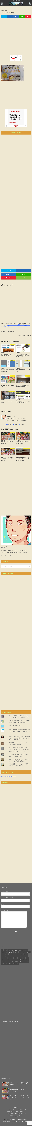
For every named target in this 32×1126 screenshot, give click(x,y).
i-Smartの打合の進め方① (10, 1119)
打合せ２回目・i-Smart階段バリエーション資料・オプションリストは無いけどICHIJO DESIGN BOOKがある (20, 749)
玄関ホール (21, 961)
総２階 (3, 963)
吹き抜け (7, 959)
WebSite (9, 424)
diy (2, 950)
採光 (13, 961)
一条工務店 (10, 958)
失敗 (23, 959)
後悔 (10, 961)
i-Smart (5, 950)
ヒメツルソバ (25, 956)
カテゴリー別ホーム (19, 1115)
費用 (6, 963)
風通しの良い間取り (20, 1111)
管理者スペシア (11, 416)
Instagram (22, 424)
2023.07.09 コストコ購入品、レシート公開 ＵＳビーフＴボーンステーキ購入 (19, 1097)
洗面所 (16, 961)
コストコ (28, 952)
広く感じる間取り (11, 1111)
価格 (24, 958)
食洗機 (17, 963)
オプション (10, 952)
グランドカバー (22, 952)
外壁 (11, 959)
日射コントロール (22, 1109)
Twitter (15, 424)
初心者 (3, 959)
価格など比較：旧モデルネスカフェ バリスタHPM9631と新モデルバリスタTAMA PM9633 (19, 738)
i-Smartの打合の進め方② (22, 1119)
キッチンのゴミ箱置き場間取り (11, 1113)
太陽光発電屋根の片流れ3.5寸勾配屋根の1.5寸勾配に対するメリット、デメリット (19, 731)
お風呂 (16, 950)
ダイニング (4, 956)
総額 (28, 961)
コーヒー (21, 954)
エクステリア (4, 952)
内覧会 (27, 958)
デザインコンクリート (11, 956)
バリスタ (19, 956)
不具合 (15, 958)
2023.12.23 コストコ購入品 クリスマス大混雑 (19, 1090)
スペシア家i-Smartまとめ (24, 1121)
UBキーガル (10, 950)
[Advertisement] (16, 35)
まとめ (19, 950)
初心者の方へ (16, 1116)
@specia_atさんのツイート (8, 776)
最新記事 (11, 1115)
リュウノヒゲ (4, 958)
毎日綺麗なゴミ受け (23, 1113)
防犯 (14, 963)
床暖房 (6, 961)
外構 (14, 959)
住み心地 (20, 958)
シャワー (26, 954)
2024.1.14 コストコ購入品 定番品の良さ (19, 1083)
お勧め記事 (16, 1107)
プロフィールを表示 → (7, 555)
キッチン (16, 952)
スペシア (4, 547)
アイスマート (25, 950)
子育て (26, 959)
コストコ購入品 (5, 954)
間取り (10, 963)
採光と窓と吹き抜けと (15, 725)
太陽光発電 (19, 959)
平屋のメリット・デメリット (11, 1109)
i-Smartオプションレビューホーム (10, 1121)
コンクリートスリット (13, 954)
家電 (2, 961)
